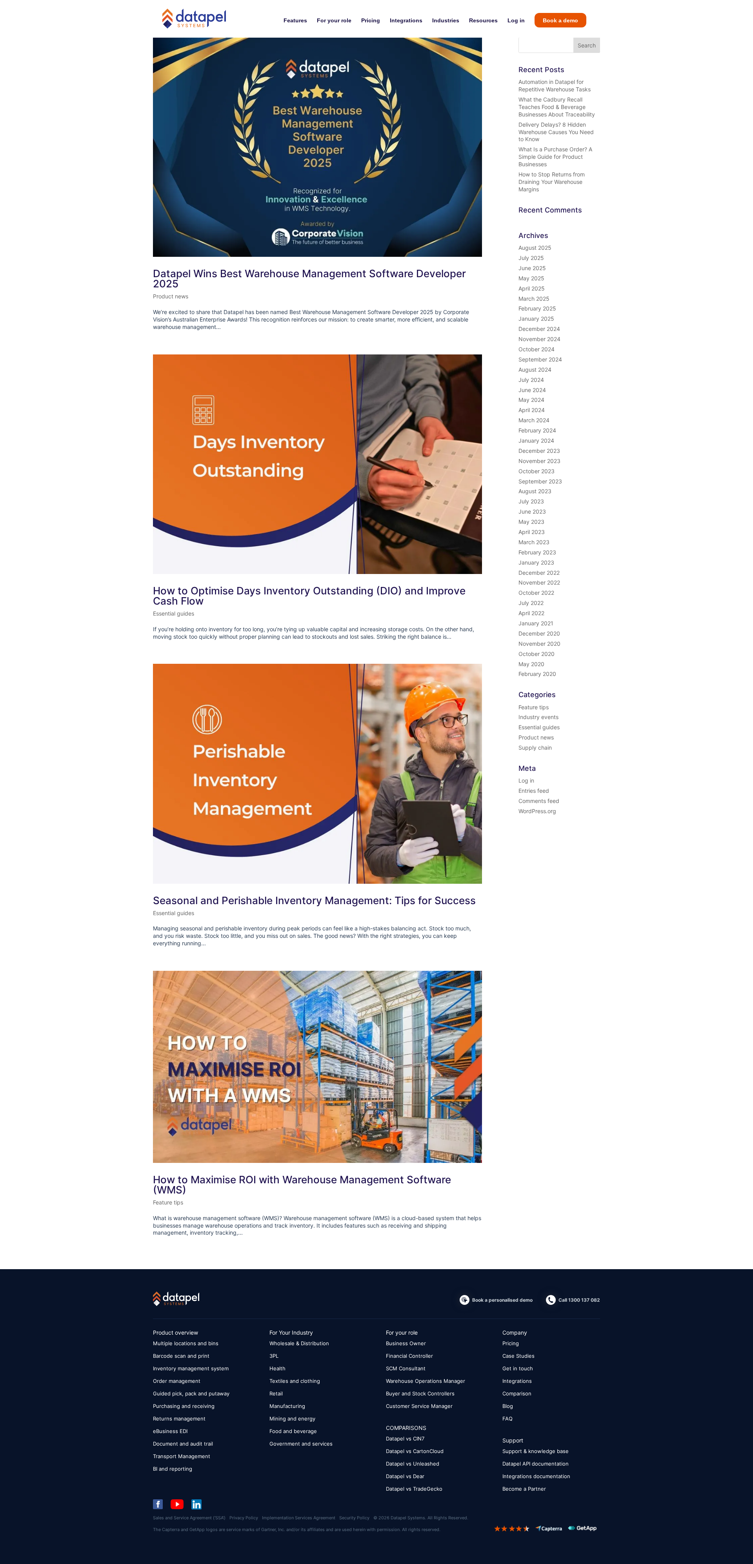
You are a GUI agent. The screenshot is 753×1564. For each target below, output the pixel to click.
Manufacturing (287, 1406)
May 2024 (531, 399)
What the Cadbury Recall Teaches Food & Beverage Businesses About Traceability (556, 107)
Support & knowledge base (535, 1451)
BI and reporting (172, 1469)
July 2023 (531, 501)
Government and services (301, 1443)
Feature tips (168, 1202)
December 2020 (539, 633)
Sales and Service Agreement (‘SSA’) (189, 1517)
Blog (507, 1406)
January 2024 (536, 440)
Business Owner (406, 1343)
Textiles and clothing (294, 1381)
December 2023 (539, 450)
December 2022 (539, 572)
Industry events (538, 717)
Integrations (406, 20)
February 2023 (537, 552)
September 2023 (540, 481)
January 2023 (536, 562)
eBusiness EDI (170, 1431)
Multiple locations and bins (185, 1343)
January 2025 (536, 318)
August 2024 (534, 369)
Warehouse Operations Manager (425, 1381)
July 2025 (531, 257)
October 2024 (536, 349)
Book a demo (560, 20)
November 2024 (539, 339)
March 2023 (533, 542)
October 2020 (536, 653)
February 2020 (537, 673)
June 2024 (532, 390)
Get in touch (517, 1368)
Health (277, 1368)
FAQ (507, 1418)
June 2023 (532, 511)
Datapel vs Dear (405, 1476)
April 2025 (531, 288)
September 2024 (540, 359)
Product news (170, 296)
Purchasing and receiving (184, 1406)
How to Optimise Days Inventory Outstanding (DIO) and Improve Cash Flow (309, 596)
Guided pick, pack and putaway (191, 1393)
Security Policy (354, 1517)
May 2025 (531, 278)
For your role (334, 20)
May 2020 (531, 664)
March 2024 (533, 420)
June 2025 (532, 268)
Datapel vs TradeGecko (414, 1489)
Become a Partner (524, 1489)
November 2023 (539, 461)
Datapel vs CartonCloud (415, 1451)
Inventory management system (191, 1368)
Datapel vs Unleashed (412, 1463)
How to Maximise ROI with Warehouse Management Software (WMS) (302, 1184)
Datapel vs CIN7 (405, 1438)
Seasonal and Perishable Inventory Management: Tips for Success (314, 900)
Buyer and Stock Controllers (420, 1393)
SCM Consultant (406, 1368)
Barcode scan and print (181, 1356)
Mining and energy (292, 1418)
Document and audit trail (183, 1443)
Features (295, 20)
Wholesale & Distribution (299, 1343)
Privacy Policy (243, 1517)
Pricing (370, 20)
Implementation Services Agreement (298, 1517)
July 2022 (531, 602)
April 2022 (531, 613)
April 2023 (531, 532)
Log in (516, 20)
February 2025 (537, 308)
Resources (483, 20)
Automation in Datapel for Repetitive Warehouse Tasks (554, 85)
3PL (273, 1356)
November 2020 (539, 643)
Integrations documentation (536, 1476)
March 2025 (533, 298)
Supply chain (535, 747)
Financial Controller (409, 1356)
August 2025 (534, 247)
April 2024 (531, 410)
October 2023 (536, 471)
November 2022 (539, 582)
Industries (445, 20)
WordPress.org (537, 811)
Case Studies (518, 1356)
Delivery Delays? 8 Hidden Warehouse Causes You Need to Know (556, 132)
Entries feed (533, 790)
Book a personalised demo (502, 1300)
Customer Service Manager (419, 1406)
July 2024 (531, 379)
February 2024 (537, 430)
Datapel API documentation (535, 1463)
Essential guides (173, 613)
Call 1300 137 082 (579, 1300)
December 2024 (539, 328)
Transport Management (181, 1456)
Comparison (516, 1393)
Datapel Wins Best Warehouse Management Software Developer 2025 (309, 278)
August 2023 (534, 491)
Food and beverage (293, 1431)
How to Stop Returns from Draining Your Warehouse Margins (551, 182)
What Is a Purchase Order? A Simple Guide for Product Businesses (555, 156)
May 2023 (531, 521)
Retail (276, 1393)
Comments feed (538, 800)
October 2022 (536, 592)
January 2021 (535, 623)
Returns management (179, 1418)
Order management (176, 1381)
